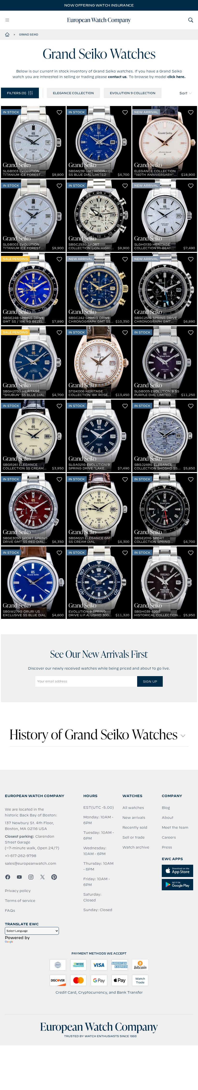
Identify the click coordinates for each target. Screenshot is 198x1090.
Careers (169, 837)
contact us (117, 77)
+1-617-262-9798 (20, 856)
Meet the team (175, 827)
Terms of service (20, 901)
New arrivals (133, 818)
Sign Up (150, 681)
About (167, 818)
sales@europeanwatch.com (30, 863)
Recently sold (134, 827)
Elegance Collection (73, 93)
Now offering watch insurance (99, 5)
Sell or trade (133, 837)
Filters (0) (16, 93)
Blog (166, 808)
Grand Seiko (28, 34)
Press (167, 847)
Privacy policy (18, 891)
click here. (176, 77)
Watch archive (135, 847)
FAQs (10, 911)
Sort (183, 93)
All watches (133, 808)
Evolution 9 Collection (133, 93)
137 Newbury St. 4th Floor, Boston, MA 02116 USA (29, 826)
